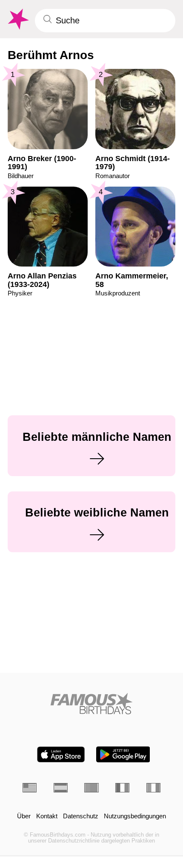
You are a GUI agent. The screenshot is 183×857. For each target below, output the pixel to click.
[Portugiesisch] (91, 787)
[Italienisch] (153, 787)
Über (24, 816)
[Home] (91, 703)
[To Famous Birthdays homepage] (17, 19)
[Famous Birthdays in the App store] (61, 754)
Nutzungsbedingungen (135, 816)
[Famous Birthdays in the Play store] (123, 754)
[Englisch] (30, 787)
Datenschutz (80, 816)
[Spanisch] (61, 787)
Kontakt (46, 816)
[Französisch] (122, 787)
